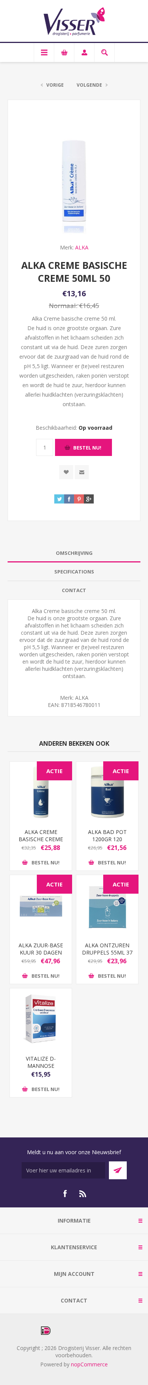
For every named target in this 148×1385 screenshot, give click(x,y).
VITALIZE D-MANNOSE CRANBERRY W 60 (40, 1066)
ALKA (81, 247)
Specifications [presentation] (74, 571)
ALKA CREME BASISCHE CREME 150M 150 (41, 839)
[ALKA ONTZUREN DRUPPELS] (107, 905)
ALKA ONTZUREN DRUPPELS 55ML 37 (107, 949)
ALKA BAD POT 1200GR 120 (107, 835)
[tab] (74, 553)
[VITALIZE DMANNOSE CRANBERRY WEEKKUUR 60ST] (41, 1018)
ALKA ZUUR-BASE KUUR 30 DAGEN (41, 949)
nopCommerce (89, 1364)
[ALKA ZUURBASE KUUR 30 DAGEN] (41, 905)
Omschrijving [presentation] (74, 553)
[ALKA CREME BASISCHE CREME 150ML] (41, 792)
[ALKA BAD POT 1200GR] (107, 792)
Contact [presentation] (74, 590)
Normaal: (63, 305)
